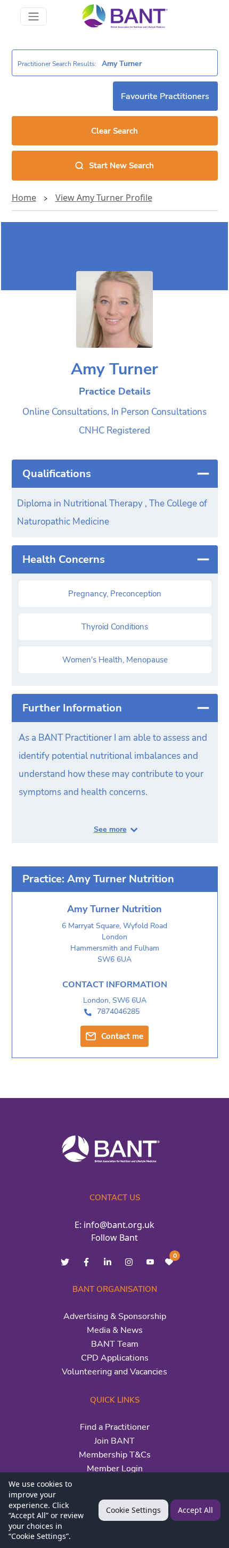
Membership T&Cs (115, 1455)
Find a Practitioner (115, 1427)
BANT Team (114, 1344)
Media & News (115, 1330)
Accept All (195, 1510)
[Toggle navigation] (33, 16)
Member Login (115, 1469)
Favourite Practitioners (165, 96)
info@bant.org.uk (119, 1225)
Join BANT (114, 1441)
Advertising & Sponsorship (114, 1316)
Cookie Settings (133, 1510)
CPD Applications (115, 1358)
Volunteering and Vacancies (114, 1372)
